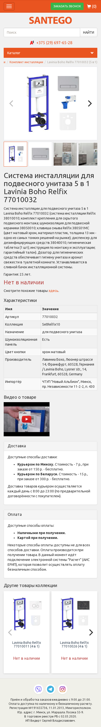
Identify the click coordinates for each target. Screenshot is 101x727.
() (94, 6)
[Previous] (11, 103)
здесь (53, 291)
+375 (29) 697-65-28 (54, 42)
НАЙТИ (88, 32)
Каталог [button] (13, 53)
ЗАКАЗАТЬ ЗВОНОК (67, 6)
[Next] (89, 103)
